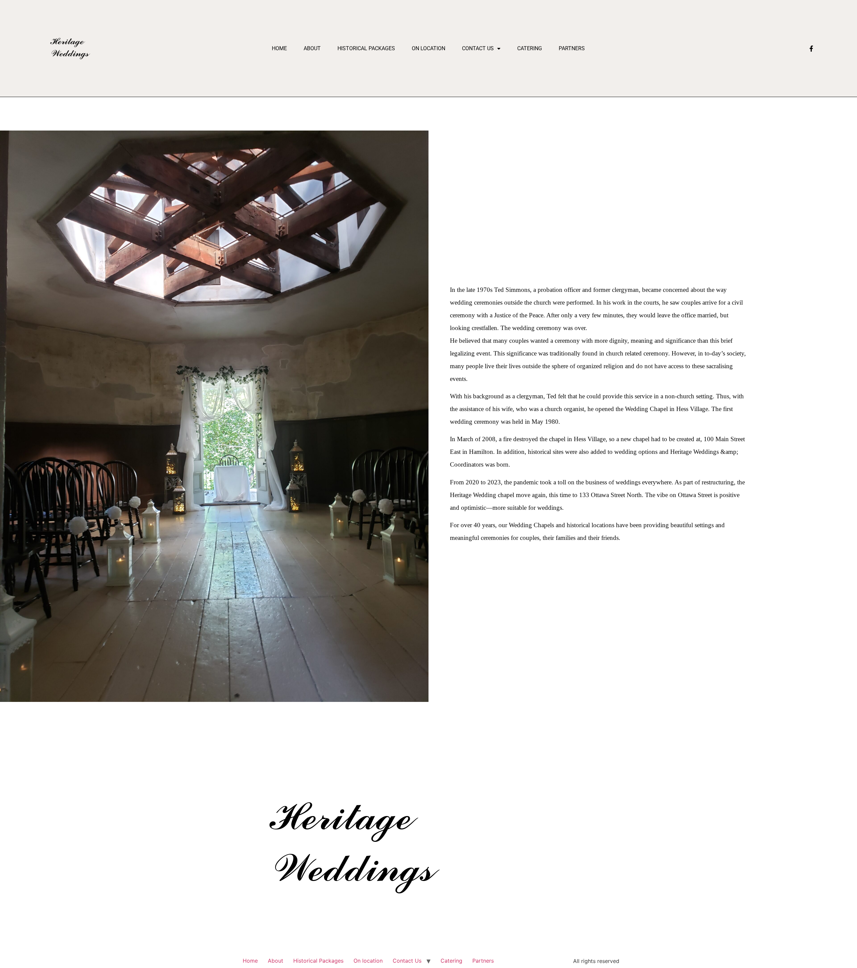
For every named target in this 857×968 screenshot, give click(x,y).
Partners (572, 48)
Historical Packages (366, 48)
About (312, 48)
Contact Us (478, 48)
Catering (529, 48)
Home (279, 48)
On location (428, 48)
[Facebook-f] (811, 49)
